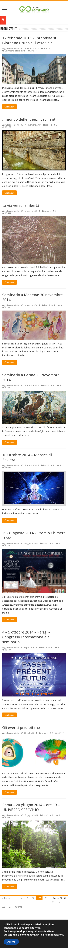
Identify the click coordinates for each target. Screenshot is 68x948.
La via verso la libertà (20, 205)
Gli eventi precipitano (21, 727)
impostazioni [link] (55, 934)
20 (3, 906)
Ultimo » (19, 906)
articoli (47, 48)
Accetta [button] (11, 941)
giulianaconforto (11, 48)
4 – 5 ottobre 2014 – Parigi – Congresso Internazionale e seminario (26, 637)
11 (46, 898)
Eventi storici (50, 305)
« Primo (6, 898)
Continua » (9, 106)
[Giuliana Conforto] (34, 8)
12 (53, 902)
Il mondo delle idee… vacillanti (29, 119)
